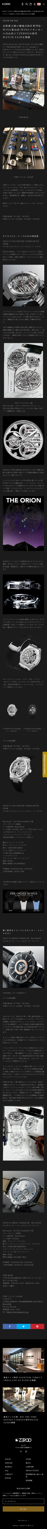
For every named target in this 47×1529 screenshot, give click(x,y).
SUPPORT (9, 1463)
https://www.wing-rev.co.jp (17, 1312)
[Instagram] (26, 1451)
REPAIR (8, 1478)
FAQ (6, 1470)
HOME (4, 11)
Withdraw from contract (45, 764)
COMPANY (30, 1467)
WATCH (8, 1459)
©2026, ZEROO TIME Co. (23, 1525)
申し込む (23, 1509)
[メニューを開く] (43, 4)
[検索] (26, 4)
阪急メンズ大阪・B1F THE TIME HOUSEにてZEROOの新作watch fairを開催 (21, 1420)
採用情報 (29, 1480)
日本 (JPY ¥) (22, 1520)
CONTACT (9, 1474)
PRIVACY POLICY (32, 1470)
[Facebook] (21, 1451)
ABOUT (23, 1445)
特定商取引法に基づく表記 (34, 1475)
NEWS (28, 1463)
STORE (10, 11)
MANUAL (8, 1467)
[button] (39, 4)
